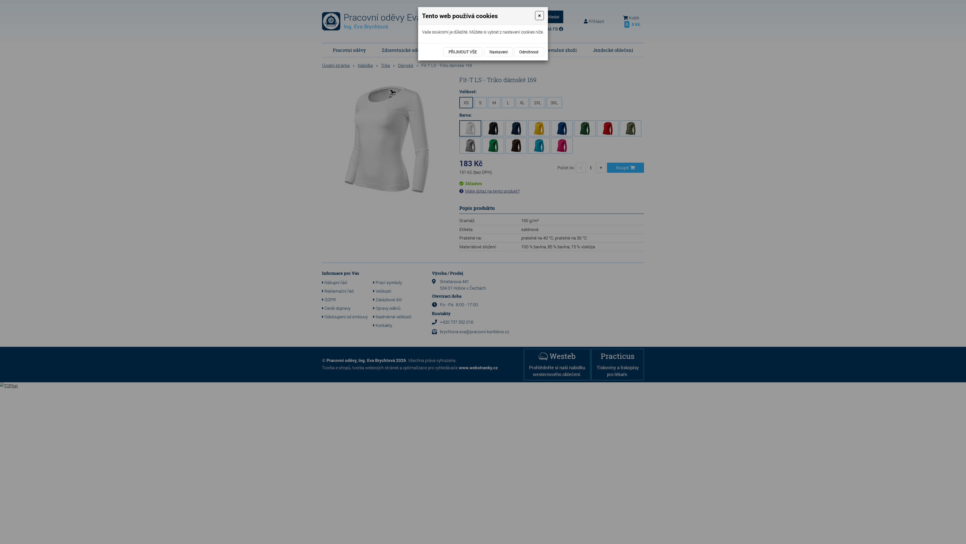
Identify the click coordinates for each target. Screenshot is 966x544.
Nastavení (499, 51)
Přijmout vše (463, 51)
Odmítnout (529, 51)
